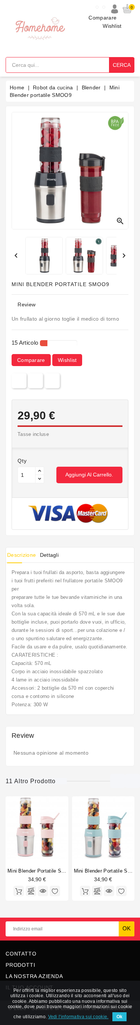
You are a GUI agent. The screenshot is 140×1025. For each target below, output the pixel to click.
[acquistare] (18, 891)
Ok (119, 1016)
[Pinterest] (52, 380)
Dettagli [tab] (49, 555)
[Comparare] (31, 891)
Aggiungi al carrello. (89, 475)
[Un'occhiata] (43, 891)
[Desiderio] (55, 891)
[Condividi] (19, 380)
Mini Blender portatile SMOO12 (43, 871)
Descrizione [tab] (21, 555)
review (26, 304)
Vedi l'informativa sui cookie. (78, 1016)
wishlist (67, 360)
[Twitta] (35, 380)
